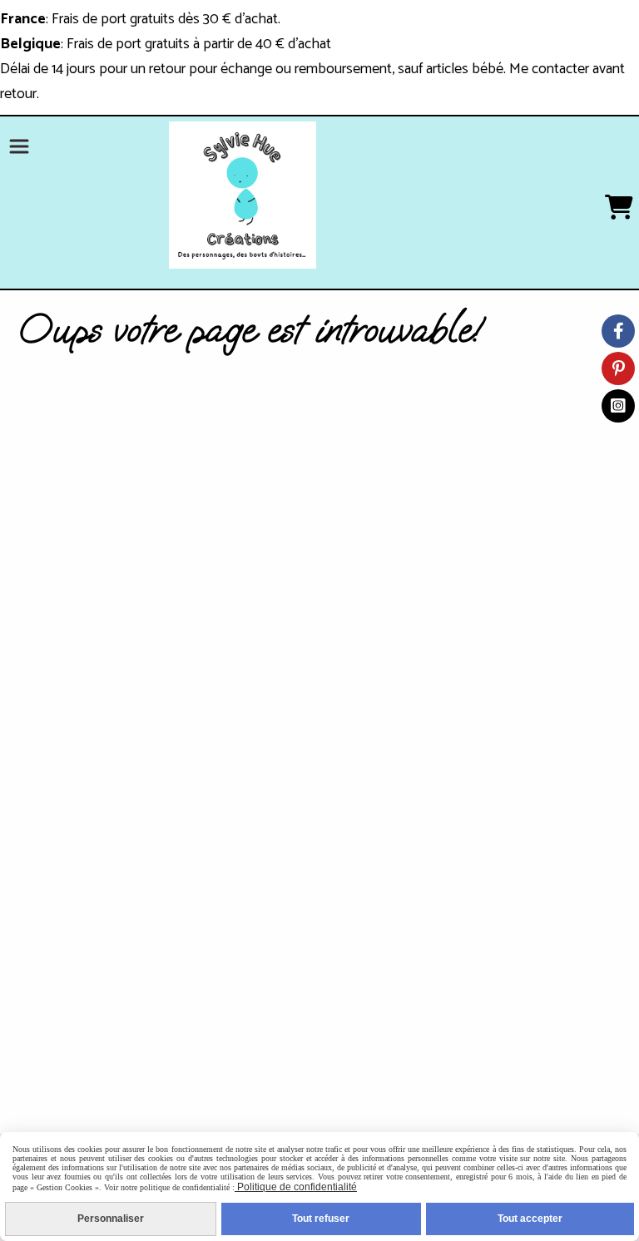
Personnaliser (110, 1218)
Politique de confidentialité (296, 1187)
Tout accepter (530, 1218)
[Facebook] (618, 331)
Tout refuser (320, 1218)
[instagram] (618, 406)
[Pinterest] (618, 368)
